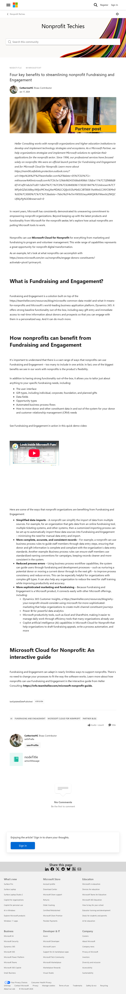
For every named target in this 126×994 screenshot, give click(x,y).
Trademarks (77, 985)
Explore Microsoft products (14, 915)
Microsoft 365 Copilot (12, 967)
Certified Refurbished (51, 910)
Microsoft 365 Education (92, 900)
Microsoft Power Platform (14, 957)
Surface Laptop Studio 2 (13, 894)
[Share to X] (57, 868)
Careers (85, 936)
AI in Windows (9, 910)
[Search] (96, 5)
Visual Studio (48, 973)
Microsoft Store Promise (52, 915)
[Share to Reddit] (63, 868)
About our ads (9, 989)
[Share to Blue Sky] (68, 868)
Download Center (50, 889)
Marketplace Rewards (52, 967)
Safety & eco (91, 985)
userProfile (33, 745)
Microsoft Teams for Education (94, 894)
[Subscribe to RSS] (74, 868)
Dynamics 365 (9, 946)
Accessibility (87, 967)
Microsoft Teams (10, 962)
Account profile (49, 884)
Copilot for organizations (14, 900)
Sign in (23, 845)
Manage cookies (48, 985)
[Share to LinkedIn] (47, 868)
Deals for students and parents (94, 915)
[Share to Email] (79, 868)
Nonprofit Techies (17, 14)
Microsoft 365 (9, 952)
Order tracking (49, 905)
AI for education (88, 921)
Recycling (104, 985)
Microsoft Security (11, 941)
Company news (88, 946)
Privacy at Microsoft (90, 952)
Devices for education (91, 889)
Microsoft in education (91, 884)
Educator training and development (96, 910)
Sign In (114, 4)
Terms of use (64, 985)
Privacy (35, 985)
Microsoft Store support (52, 894)
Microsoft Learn (49, 946)
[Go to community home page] (15, 4)
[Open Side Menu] (8, 4)
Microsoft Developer (51, 941)
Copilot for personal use (13, 905)
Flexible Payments (50, 921)
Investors (86, 957)
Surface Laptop (10, 889)
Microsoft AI (9, 936)
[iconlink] (16, 759)
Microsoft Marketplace (52, 962)
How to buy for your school (93, 905)
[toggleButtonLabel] (117, 14)
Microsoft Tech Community (53, 957)
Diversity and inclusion (91, 962)
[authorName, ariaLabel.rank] (14, 90)
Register (104, 4)
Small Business (10, 973)
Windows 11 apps (11, 921)
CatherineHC (26, 87)
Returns (46, 900)
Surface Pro (8, 884)
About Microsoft (88, 941)
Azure (45, 936)
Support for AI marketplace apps (56, 952)
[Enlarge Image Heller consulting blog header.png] (63, 115)
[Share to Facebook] (52, 868)
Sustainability (87, 973)
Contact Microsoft (21, 985)
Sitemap (7, 985)
